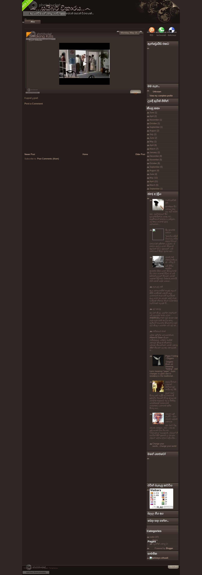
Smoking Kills (41, 36)
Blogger (169, 548)
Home (85, 154)
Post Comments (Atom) (48, 159)
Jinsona (36, 568)
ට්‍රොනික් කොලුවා (160, 544)
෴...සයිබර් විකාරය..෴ (60, 8)
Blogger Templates (50, 568)
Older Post (140, 154)
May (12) (154, 178)
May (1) (153, 141)
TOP (135, 93)
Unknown (157, 91)
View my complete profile (161, 96)
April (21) (154, 181)
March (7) (154, 149)
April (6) (153, 145)
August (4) (154, 170)
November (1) (156, 120)
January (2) (155, 152)
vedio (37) (154, 537)
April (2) (153, 116)
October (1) (155, 123)
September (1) (156, 127)
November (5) (156, 159)
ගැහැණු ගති (157, 287)
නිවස (33, 22)
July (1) (153, 134)
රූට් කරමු (156, 309)
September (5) (156, 167)
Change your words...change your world (164, 445)
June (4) (153, 174)
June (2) (153, 138)
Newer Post (29, 154)
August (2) (154, 130)
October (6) (155, 163)
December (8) (156, 156)
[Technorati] (161, 36)
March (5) (154, 185)
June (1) (153, 112)
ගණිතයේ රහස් (159, 331)
